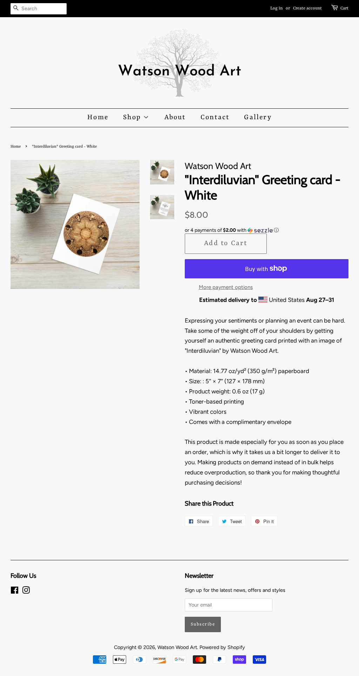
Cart (344, 8)
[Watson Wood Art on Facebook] (15, 591)
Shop (133, 117)
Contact (215, 117)
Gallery (257, 117)
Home (97, 117)
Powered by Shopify (222, 647)
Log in (276, 8)
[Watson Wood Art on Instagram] (26, 591)
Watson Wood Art (177, 647)
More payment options (226, 287)
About (175, 117)
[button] (266, 230)
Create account (307, 8)
